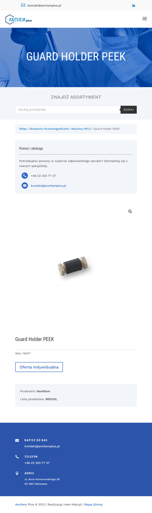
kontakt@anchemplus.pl (48, 185)
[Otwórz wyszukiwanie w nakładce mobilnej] (76, 110)
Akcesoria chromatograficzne (49, 128)
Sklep (23, 128)
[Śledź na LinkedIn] (133, 5)
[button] (130, 211)
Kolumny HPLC (81, 128)
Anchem (21, 504)
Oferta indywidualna (39, 367)
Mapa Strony (93, 504)
